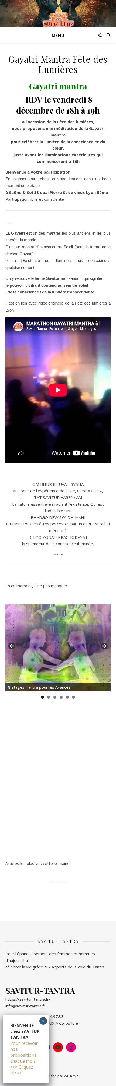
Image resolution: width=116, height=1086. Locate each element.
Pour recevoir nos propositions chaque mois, (24, 1052)
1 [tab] (42, 697)
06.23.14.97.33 (50, 1016)
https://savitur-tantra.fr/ (27, 999)
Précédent (12, 646)
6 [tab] (73, 697)
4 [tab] (61, 697)
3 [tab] (54, 697)
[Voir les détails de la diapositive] (58, 647)
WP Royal (71, 1075)
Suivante (104, 646)
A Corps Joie (67, 1023)
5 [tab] (67, 697)
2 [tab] (48, 697)
